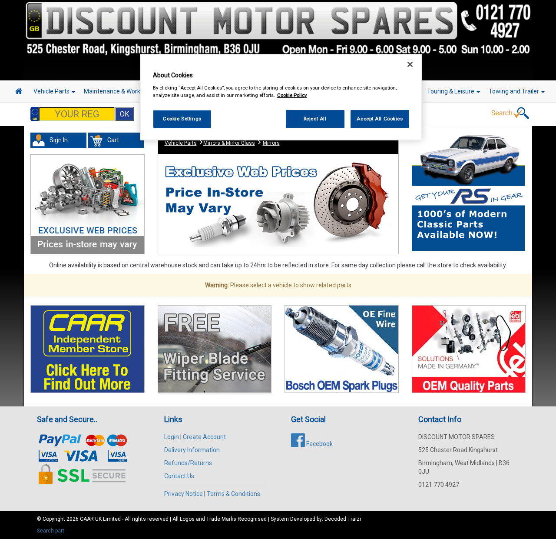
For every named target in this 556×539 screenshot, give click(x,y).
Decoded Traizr (342, 519)
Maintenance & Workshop (119, 91)
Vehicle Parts (52, 91)
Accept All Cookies (380, 119)
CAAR (87, 519)
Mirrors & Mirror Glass (229, 143)
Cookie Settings (182, 119)
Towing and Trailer (514, 91)
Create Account (204, 436)
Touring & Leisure (451, 91)
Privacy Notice (183, 493)
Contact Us (179, 475)
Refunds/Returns (188, 462)
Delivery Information (192, 449)
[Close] (410, 64)
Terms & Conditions (233, 493)
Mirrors (271, 143)
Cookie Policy (292, 95)
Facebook (319, 443)
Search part (50, 531)
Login (171, 436)
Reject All (315, 119)
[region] (281, 97)
